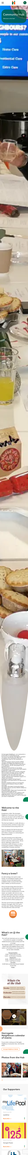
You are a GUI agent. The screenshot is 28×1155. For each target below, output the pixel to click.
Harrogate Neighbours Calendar (10, 1049)
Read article (6, 1118)
